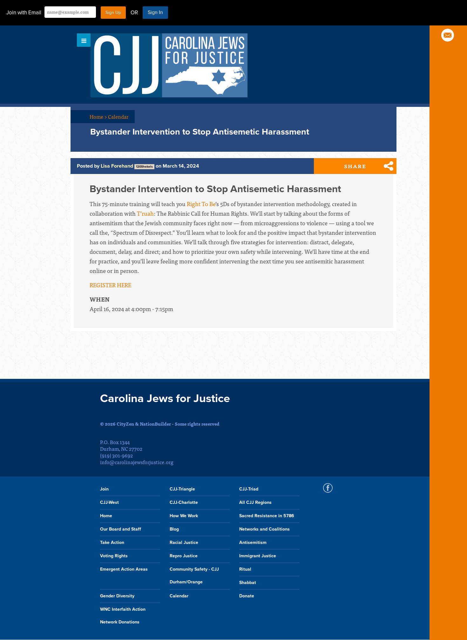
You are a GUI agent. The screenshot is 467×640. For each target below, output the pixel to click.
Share (355, 166)
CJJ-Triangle (182, 489)
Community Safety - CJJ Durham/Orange (194, 576)
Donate (246, 596)
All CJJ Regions (255, 502)
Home (98, 116)
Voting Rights (114, 556)
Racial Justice (184, 542)
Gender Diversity (117, 596)
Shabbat (247, 582)
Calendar (118, 116)
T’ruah (145, 213)
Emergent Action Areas (124, 569)
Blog (174, 529)
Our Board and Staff (120, 529)
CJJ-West (109, 502)
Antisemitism (253, 542)
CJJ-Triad (248, 489)
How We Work (184, 515)
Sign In (155, 12)
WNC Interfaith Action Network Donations (123, 616)
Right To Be (201, 203)
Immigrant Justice (257, 556)
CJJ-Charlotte (184, 502)
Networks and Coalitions (264, 529)
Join (104, 489)
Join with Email (23, 12)
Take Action (112, 542)
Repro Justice (184, 556)
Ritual (245, 569)
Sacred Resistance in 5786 (266, 515)
